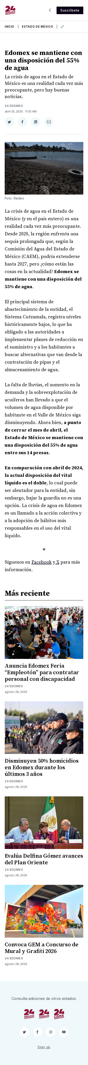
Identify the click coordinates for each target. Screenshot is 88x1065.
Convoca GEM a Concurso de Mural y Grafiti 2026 (41, 948)
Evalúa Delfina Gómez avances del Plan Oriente (44, 859)
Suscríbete (70, 10)
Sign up (44, 1047)
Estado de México (37, 26)
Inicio (9, 26)
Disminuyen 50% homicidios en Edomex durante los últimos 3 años (42, 767)
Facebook (41, 562)
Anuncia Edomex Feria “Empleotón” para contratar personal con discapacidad (42, 672)
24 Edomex (14, 106)
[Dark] (51, 10)
